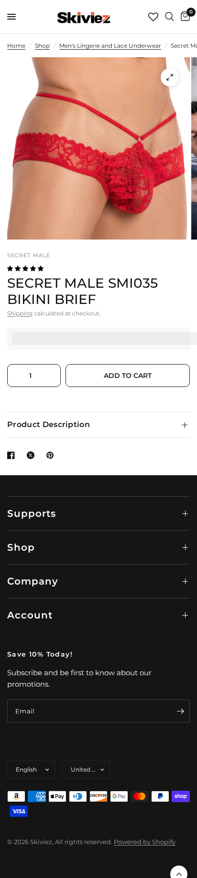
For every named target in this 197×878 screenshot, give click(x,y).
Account (30, 615)
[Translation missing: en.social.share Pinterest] (52, 455)
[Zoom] (170, 77)
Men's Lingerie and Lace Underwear (110, 45)
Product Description (48, 424)
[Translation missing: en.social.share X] (32, 455)
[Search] (169, 16)
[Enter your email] (180, 711)
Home (16, 45)
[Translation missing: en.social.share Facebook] (13, 455)
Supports (31, 513)
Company (32, 581)
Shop (42, 45)
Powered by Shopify (144, 842)
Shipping (20, 313)
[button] (26, 268)
